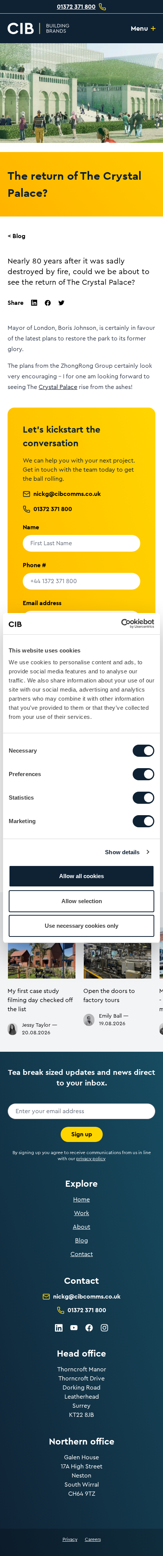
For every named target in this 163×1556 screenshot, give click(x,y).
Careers (93, 1539)
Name (31, 527)
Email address (42, 603)
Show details (122, 852)
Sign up (81, 1134)
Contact (82, 1254)
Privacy (70, 1539)
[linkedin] (34, 303)
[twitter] (61, 302)
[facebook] (48, 303)
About (81, 1227)
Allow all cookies (81, 876)
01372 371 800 (76, 7)
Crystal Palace (58, 387)
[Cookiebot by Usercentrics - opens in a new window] (121, 624)
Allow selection (81, 901)
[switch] (143, 774)
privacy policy (90, 1158)
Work (81, 1213)
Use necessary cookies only (81, 925)
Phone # (34, 565)
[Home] (38, 28)
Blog (81, 1241)
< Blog (16, 236)
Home (81, 1200)
